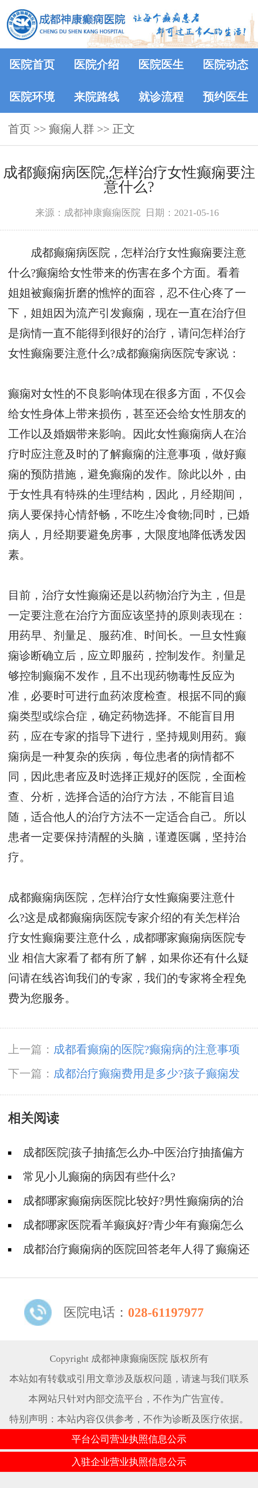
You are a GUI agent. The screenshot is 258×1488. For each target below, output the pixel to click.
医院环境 (32, 96)
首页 (19, 129)
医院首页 (32, 64)
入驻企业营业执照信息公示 (129, 1462)
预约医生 (225, 96)
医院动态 (225, 64)
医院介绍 (96, 64)
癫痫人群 (71, 129)
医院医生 (161, 64)
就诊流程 (161, 96)
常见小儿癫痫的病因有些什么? (99, 1176)
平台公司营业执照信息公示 (129, 1439)
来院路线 (96, 96)
